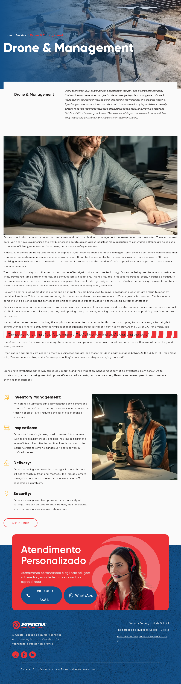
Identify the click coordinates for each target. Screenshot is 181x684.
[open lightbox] (134, 437)
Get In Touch (20, 522)
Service (21, 35)
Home (8, 35)
